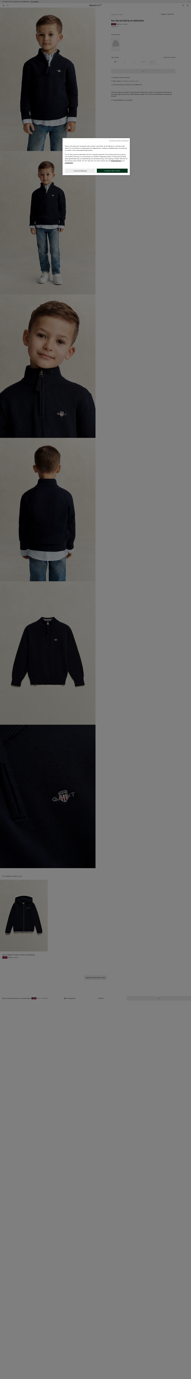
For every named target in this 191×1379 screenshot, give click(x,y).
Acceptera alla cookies (112, 171)
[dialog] (96, 156)
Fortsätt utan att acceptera (119, 140)
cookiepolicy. (69, 163)
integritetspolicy (116, 161)
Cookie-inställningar (80, 171)
